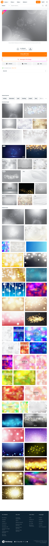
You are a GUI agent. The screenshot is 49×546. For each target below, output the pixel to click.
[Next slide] (44, 97)
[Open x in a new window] (25, 541)
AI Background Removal (5, 531)
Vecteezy (4, 518)
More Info (5, 70)
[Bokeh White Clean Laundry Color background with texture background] (38, 406)
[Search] (43, 5)
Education (4, 524)
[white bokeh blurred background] (35, 136)
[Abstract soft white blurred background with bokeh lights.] (17, 246)
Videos (18, 2)
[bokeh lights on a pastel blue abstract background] (36, 274)
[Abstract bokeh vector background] (36, 289)
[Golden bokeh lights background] (40, 123)
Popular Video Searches (18, 531)
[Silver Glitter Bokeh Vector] (9, 199)
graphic (30, 97)
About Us (31, 520)
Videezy (3, 520)
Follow (30, 49)
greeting (24, 97)
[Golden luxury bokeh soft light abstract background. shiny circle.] (13, 274)
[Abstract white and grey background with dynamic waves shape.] (34, 175)
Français (39, 524)
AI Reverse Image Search (5, 528)
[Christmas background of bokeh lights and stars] (25, 199)
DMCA (16, 520)
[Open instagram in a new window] (16, 541)
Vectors (6, 2)
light (18, 97)
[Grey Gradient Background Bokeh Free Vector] (12, 110)
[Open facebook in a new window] (14, 541)
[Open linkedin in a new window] (19, 541)
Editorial (25, 2)
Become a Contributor (31, 525)
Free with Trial (24, 54)
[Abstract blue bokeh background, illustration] (12, 420)
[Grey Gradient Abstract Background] (12, 136)
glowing (42, 97)
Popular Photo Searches (18, 528)
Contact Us (31, 518)
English (39, 517)
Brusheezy (4, 517)
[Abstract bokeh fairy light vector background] (5, 246)
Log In (43, 2)
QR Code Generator (4, 534)
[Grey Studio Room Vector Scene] (25, 163)
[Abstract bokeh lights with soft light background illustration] (13, 289)
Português (40, 520)
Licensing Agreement (17, 517)
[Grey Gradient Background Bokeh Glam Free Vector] (13, 216)
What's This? (14, 68)
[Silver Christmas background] (40, 163)
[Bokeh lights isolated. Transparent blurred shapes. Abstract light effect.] (11, 175)
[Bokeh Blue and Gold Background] (36, 150)
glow (36, 97)
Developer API (5, 526)
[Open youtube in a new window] (27, 541)
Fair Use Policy (42, 542)
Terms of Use (37, 541)
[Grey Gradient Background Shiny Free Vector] (9, 123)
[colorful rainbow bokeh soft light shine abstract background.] (35, 477)
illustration (11, 97)
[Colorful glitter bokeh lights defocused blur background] (36, 246)
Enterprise (4, 522)
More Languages (41, 526)
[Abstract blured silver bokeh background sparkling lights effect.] (24, 123)
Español (39, 518)
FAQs (30, 517)
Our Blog (30, 522)
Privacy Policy (43, 541)
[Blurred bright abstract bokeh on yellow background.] (12, 259)
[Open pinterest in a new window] (21, 541)
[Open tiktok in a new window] (23, 541)
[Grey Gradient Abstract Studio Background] (10, 187)
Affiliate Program (17, 522)
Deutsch (39, 522)
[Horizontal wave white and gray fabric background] (40, 199)
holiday (4, 97)
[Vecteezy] (2, 2)
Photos (12, 2)
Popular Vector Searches (18, 525)
